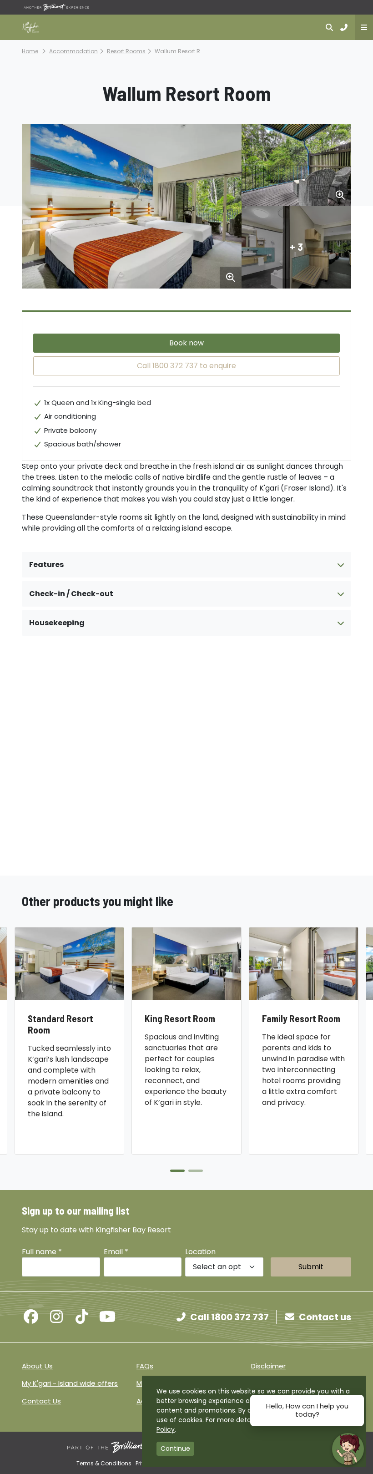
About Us (37, 1366)
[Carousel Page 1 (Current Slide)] (177, 1171)
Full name (42, 1251)
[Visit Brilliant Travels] (56, 7)
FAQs (144, 1366)
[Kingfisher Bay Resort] (31, 27)
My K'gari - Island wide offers (70, 1383)
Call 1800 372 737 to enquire (186, 365)
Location (200, 1251)
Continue (175, 1448)
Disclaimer (268, 1366)
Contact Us (41, 1401)
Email (116, 1251)
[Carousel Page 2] (195, 1171)
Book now (186, 343)
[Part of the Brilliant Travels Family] (134, 1447)
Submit (310, 1266)
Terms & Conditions (103, 1463)
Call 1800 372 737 (229, 1317)
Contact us (325, 1317)
